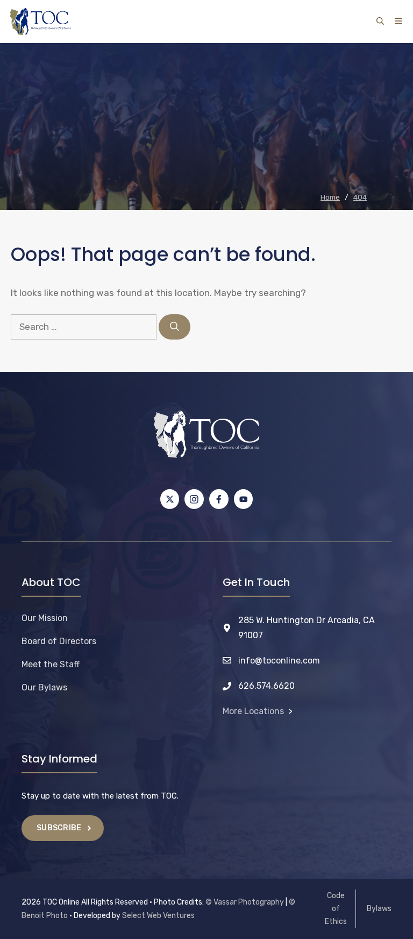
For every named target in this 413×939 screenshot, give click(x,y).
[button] (380, 21)
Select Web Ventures (158, 915)
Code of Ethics (336, 908)
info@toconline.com (279, 660)
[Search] (174, 327)
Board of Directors (59, 641)
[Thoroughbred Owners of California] (40, 21)
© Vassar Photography (244, 902)
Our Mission (45, 618)
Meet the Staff (51, 664)
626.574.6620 (266, 686)
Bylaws (379, 908)
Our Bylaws (44, 687)
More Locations (253, 711)
